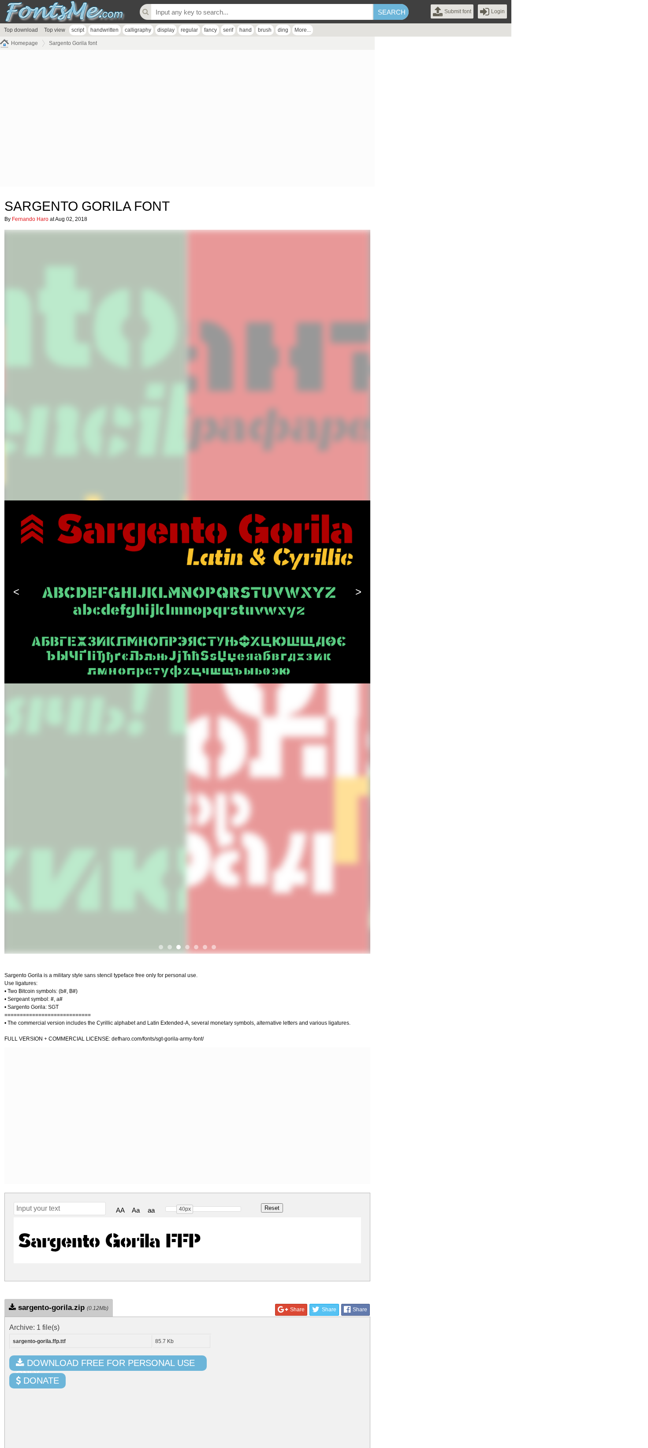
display (166, 30)
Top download (21, 30)
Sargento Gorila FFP (109, 1240)
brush (265, 30)
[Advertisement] (187, 120)
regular (189, 30)
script (77, 30)
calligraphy (138, 30)
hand (245, 30)
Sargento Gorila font (73, 43)
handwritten (104, 30)
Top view (54, 30)
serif (228, 30)
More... (302, 30)
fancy (210, 30)
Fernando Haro (30, 219)
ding (283, 30)
